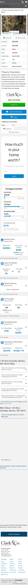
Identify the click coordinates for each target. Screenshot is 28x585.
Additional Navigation (14, 534)
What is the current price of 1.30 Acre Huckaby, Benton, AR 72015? (13, 368)
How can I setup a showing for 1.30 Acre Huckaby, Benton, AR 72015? (12, 375)
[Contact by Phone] (23, 1)
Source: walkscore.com (6, 459)
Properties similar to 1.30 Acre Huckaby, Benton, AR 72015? (11, 382)
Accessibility (4, 582)
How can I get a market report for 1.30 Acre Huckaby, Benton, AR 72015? (12, 389)
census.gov (5, 337)
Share (15, 117)
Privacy (15, 582)
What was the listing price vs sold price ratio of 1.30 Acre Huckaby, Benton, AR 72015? (13, 396)
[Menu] (26, 6)
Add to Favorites (21, 38)
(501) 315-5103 (14, 100)
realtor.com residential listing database (11, 316)
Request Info (8, 38)
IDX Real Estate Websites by (7, 580)
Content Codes (7, 403)
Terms (10, 582)
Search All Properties (15, 112)
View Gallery (15, 32)
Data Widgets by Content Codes (20, 583)
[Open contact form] (26, 1)
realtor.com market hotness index (10, 258)
